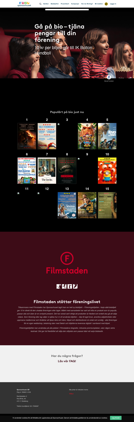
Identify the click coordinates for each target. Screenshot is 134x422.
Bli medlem (99, 4)
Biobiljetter (55, 4)
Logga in (113, 4)
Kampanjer (75, 4)
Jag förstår (116, 418)
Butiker (46, 4)
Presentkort (65, 4)
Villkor (71, 394)
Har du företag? (87, 4)
